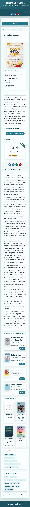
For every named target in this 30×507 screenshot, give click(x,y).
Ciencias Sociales (9, 489)
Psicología (10, 29)
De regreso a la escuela (17, 370)
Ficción (6, 477)
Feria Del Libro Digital (15, 3)
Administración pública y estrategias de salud (9, 440)
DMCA (21, 504)
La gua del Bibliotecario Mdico (16, 354)
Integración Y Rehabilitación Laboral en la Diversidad (21, 416)
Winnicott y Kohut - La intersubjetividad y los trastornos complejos (17, 339)
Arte (18, 483)
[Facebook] (15, 14)
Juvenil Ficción (8, 480)
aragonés (15, 467)
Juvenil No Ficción (9, 486)
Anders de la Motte (9, 457)
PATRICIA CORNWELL (10, 454)
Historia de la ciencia (9, 415)
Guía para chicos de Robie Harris (13, 464)
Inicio (4, 29)
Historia (13, 483)
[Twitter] (11, 14)
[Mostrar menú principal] (27, 11)
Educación (13, 477)
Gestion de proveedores (11, 460)
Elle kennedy (8, 467)
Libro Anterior (9, 495)
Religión (7, 483)
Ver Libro (22, 348)
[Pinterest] (18, 14)
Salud (17, 486)
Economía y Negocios (19, 480)
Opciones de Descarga (15, 133)
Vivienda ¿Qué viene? (21, 439)
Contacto (16, 504)
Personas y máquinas (16, 384)
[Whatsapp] (16, 164)
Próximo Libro (20, 495)
